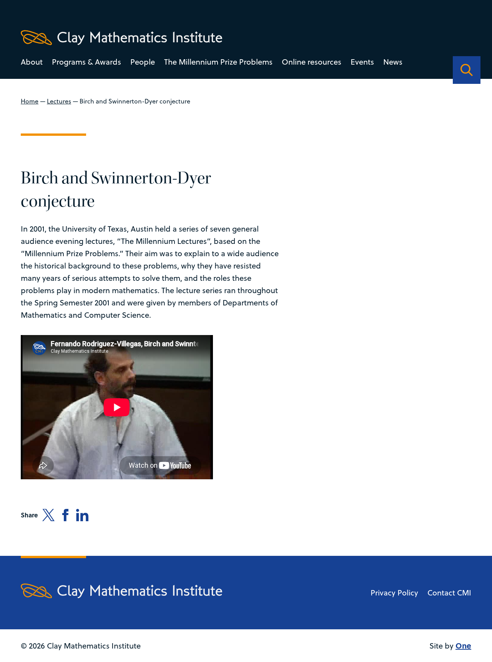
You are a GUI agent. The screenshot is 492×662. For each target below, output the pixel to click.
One (463, 645)
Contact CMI (449, 592)
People (142, 61)
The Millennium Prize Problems (218, 61)
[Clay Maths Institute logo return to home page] (121, 37)
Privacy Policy (394, 592)
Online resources (311, 61)
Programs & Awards (86, 61)
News (392, 61)
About (32, 61)
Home (29, 101)
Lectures (59, 101)
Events (362, 61)
